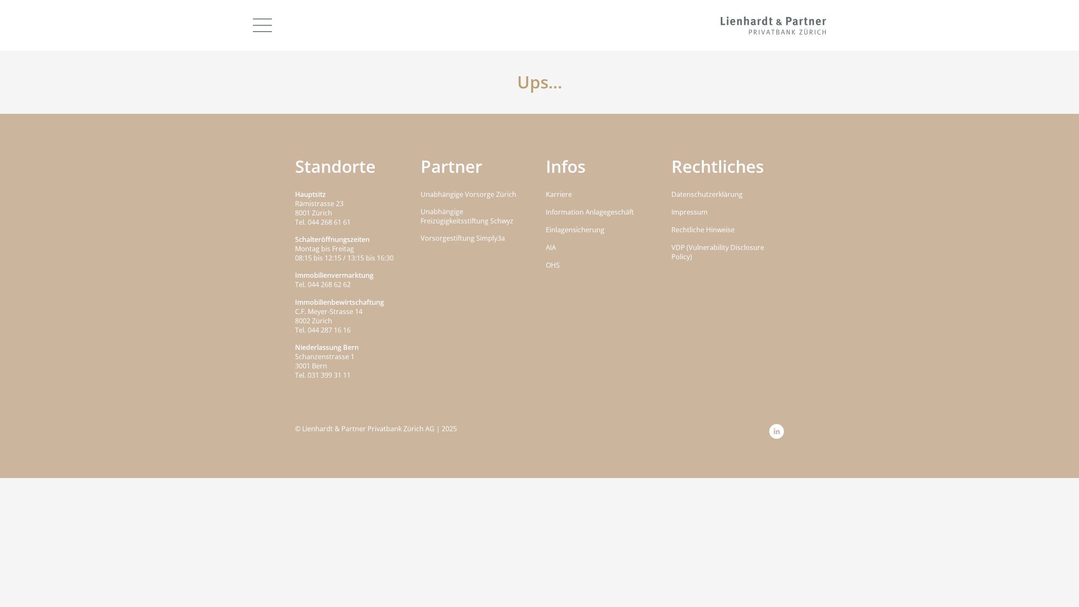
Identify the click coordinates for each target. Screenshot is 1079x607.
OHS (553, 265)
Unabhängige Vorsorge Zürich (468, 194)
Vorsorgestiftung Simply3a (463, 238)
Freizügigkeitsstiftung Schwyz (467, 221)
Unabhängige (442, 211)
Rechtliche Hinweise (703, 229)
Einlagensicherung (575, 229)
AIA (551, 247)
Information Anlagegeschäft (590, 212)
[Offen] (262, 25)
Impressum (689, 212)
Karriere (559, 194)
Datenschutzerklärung (707, 194)
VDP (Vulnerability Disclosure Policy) (717, 252)
